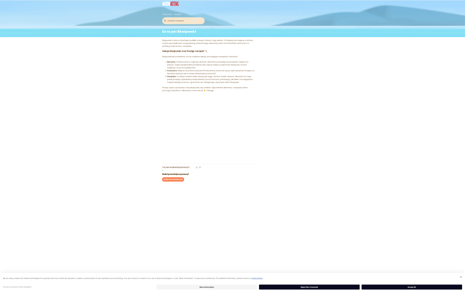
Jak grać (177, 14)
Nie (200, 167)
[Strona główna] (170, 3)
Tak (196, 167)
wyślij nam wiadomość (173, 179)
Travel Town (167, 14)
